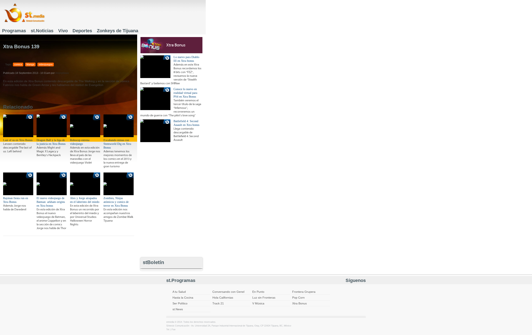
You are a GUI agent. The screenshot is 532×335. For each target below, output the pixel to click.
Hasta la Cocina (182, 297)
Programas (14, 30)
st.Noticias (42, 30)
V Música (258, 303)
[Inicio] (24, 12)
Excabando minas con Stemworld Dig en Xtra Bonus (117, 144)
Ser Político (179, 303)
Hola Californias (222, 297)
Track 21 (218, 303)
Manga (30, 64)
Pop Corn (298, 297)
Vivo (63, 30)
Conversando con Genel (228, 291)
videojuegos (46, 64)
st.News (177, 309)
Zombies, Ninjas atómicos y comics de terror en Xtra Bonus (116, 202)
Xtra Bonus (175, 45)
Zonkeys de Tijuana (117, 30)
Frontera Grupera (303, 291)
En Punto (258, 291)
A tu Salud (179, 291)
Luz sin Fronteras (263, 297)
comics (18, 64)
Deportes (82, 30)
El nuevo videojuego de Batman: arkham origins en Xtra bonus (51, 202)
